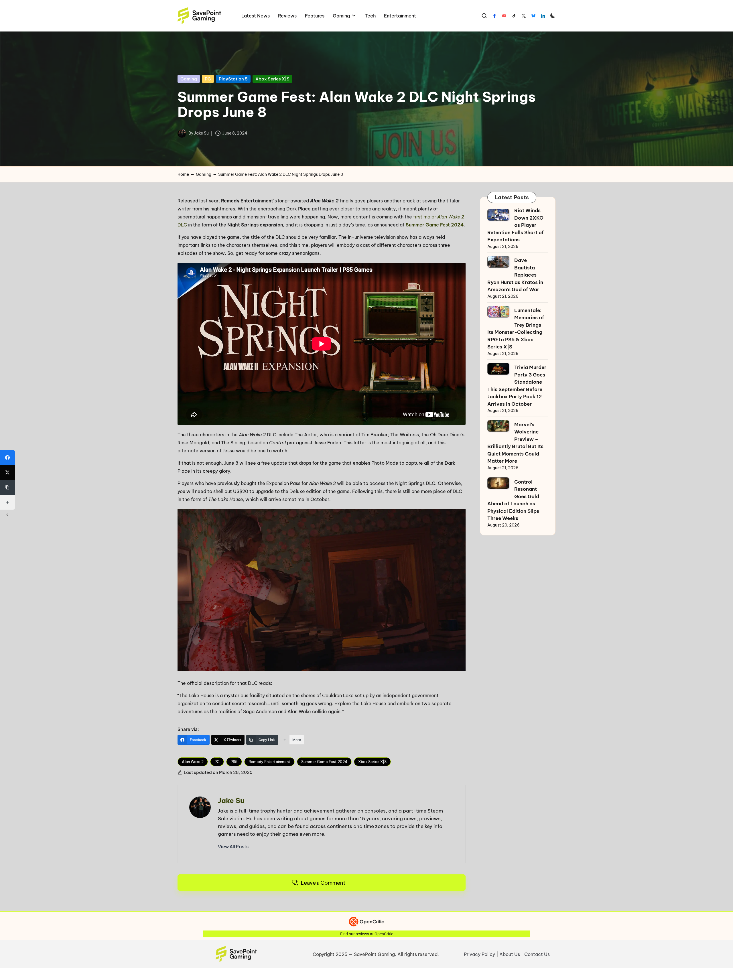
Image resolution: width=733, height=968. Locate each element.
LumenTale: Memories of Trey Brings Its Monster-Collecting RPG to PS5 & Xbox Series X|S (515, 328)
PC (208, 79)
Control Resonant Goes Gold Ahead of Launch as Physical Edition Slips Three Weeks (513, 500)
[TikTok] (514, 16)
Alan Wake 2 (193, 761)
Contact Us (537, 954)
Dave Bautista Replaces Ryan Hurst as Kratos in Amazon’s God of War (515, 275)
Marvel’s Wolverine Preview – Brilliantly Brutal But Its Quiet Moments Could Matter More (515, 442)
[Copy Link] (7, 487)
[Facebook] (494, 16)
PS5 (234, 761)
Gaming (188, 79)
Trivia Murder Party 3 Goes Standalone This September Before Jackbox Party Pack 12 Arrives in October (516, 385)
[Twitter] (523, 16)
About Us (509, 954)
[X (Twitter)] (7, 472)
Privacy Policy (479, 954)
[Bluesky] (533, 16)
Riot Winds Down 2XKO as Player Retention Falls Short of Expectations (515, 225)
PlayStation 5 (233, 79)
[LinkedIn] (543, 16)
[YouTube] (504, 16)
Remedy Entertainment (269, 761)
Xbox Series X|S (272, 79)
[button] (233, 846)
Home (183, 174)
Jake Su (231, 800)
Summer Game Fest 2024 (435, 225)
